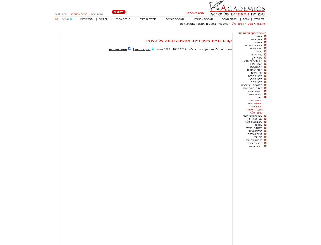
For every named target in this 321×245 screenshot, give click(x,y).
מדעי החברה (255, 76)
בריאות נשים (255, 100)
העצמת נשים (255, 103)
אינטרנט (257, 42)
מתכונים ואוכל (254, 94)
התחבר (75, 14)
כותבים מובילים (148, 19)
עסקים (258, 124)
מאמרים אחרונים (203, 19)
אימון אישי (256, 39)
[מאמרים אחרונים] (56, 19)
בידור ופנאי (256, 48)
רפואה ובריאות (254, 140)
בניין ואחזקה (255, 54)
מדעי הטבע (256, 79)
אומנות (258, 36)
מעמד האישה (254, 109)
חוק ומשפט (256, 66)
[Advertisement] (186, 30)
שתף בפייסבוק (118, 49)
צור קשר (103, 19)
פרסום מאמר (229, 19)
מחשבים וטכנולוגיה (251, 85)
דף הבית (259, 19)
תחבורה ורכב (255, 143)
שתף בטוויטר (142, 49)
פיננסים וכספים (253, 127)
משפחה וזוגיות (254, 91)
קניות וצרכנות (255, 134)
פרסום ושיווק (255, 131)
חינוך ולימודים (254, 69)
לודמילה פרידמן (214, 49)
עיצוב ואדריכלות (253, 121)
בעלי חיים (257, 57)
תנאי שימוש (86, 19)
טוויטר (65, 19)
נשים (250, 23)
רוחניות (258, 137)
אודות (246, 19)
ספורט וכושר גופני (252, 115)
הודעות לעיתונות (253, 60)
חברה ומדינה (255, 63)
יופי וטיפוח (256, 72)
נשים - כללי (237, 23)
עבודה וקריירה (254, 118)
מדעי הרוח (256, 82)
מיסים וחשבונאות (252, 88)
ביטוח (259, 51)
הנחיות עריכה (123, 19)
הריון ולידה (256, 106)
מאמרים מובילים (175, 19)
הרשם (84, 14)
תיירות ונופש (255, 146)
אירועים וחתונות (253, 45)
